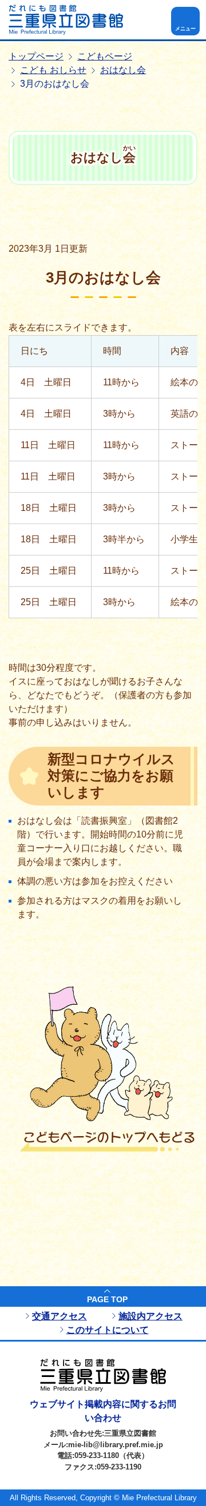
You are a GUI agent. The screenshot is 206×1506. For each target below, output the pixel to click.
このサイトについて (107, 1330)
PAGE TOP (107, 1299)
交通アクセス (59, 1316)
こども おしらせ (53, 70)
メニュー (185, 28)
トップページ (36, 56)
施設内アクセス (150, 1316)
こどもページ (104, 56)
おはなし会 (123, 70)
